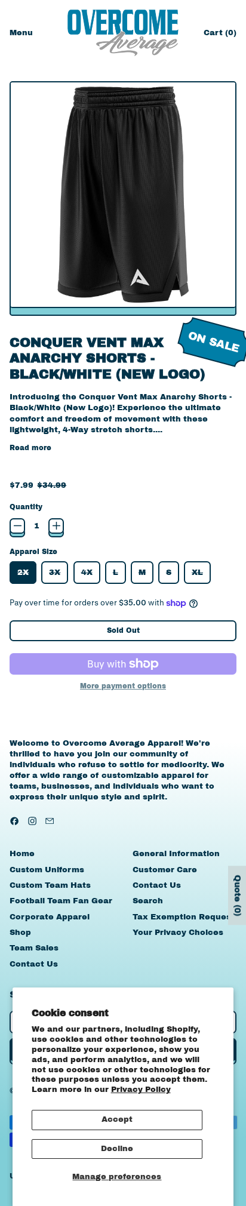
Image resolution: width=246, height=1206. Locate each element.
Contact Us (34, 964)
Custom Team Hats (50, 885)
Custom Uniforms (47, 870)
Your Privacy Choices (178, 932)
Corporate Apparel (50, 917)
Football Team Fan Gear (61, 901)
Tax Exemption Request (184, 917)
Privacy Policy (141, 1089)
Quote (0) (237, 895)
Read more (30, 447)
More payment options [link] (123, 686)
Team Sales (34, 948)
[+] (56, 526)
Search (148, 901)
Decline (117, 1149)
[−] (17, 526)
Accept (117, 1119)
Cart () (219, 35)
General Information (176, 854)
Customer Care (165, 870)
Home (22, 854)
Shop (20, 932)
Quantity (26, 506)
